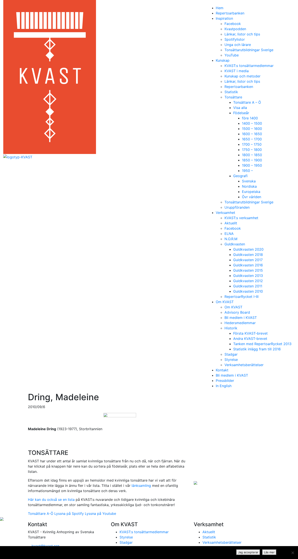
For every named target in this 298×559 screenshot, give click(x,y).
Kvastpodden (235, 29)
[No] (292, 552)
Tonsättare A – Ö (247, 102)
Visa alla (240, 107)
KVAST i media (236, 71)
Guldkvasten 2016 (248, 265)
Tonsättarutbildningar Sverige (248, 50)
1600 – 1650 (252, 134)
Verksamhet (225, 212)
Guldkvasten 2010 (248, 291)
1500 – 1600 (252, 128)
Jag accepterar (248, 552)
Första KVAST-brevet (250, 333)
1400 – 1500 (252, 123)
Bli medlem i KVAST (240, 317)
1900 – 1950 (252, 165)
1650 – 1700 (252, 139)
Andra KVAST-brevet (250, 338)
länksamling (141, 485)
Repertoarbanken (230, 13)
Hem (219, 8)
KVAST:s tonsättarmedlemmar (249, 65)
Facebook (232, 23)
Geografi (240, 176)
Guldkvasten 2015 (248, 270)
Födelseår (241, 113)
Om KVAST (225, 302)
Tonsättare (233, 97)
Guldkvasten (234, 244)
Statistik (231, 92)
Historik (230, 328)
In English (223, 386)
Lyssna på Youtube (100, 513)
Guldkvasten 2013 (248, 275)
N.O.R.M (230, 239)
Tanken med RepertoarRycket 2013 (262, 344)
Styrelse (231, 359)
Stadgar (231, 354)
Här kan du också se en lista (51, 499)
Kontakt (222, 370)
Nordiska (249, 186)
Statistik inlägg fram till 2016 (257, 349)
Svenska (249, 181)
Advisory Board (237, 312)
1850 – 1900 (252, 160)
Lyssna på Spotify (69, 513)
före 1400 (250, 118)
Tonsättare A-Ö (40, 513)
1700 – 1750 (252, 144)
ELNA (229, 233)
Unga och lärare (237, 44)
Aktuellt (230, 223)
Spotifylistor (234, 39)
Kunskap (222, 60)
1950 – (247, 170)
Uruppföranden (237, 207)
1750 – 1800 (252, 149)
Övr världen (251, 197)
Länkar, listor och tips (242, 34)
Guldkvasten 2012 (248, 281)
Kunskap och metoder (242, 76)
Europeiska (251, 191)
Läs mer (269, 552)
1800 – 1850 (252, 155)
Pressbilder (225, 380)
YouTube (231, 55)
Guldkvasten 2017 (248, 260)
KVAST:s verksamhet (241, 218)
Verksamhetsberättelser (244, 365)
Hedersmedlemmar (240, 323)
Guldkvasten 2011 (247, 286)
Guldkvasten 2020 (248, 249)
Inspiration (224, 18)
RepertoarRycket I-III (241, 296)
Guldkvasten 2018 (248, 254)
